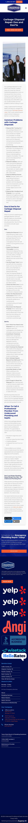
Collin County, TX (6, 666)
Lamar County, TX (6, 676)
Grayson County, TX (7, 669)
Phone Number (9, 724)
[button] (26, 8)
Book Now (19, 1)
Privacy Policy (14, 818)
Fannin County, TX (6, 671)
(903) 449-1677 (8, 726)
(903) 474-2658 (17, 507)
